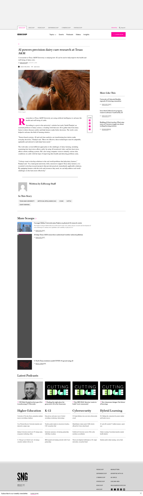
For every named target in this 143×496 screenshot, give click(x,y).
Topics (51, 34)
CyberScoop (66, 27)
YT (123, 489)
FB (111, 489)
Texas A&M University (27, 201)
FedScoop (41, 27)
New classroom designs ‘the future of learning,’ (112, 403)
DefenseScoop (53, 27)
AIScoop (31, 27)
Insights (86, 34)
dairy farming (25, 204)
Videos (78, 34)
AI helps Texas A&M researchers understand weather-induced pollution (58, 235)
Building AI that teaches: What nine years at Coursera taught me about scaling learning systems (112, 124)
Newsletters (115, 469)
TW (115, 489)
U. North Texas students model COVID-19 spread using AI (53, 361)
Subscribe (119, 34)
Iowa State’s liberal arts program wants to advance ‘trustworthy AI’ (111, 112)
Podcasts (69, 34)
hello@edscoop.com (118, 485)
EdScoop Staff (24, 62)
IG (120, 489)
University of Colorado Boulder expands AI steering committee (110, 100)
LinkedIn (118, 489)
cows (61, 201)
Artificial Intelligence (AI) (47, 201)
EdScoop (22, 28)
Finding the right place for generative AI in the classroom (55, 403)
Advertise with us (117, 473)
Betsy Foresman (41, 363)
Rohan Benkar (106, 129)
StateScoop (78, 27)
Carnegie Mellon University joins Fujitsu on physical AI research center (58, 223)
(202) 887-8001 (115, 481)
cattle (69, 201)
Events (61, 34)
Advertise (114, 27)
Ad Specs (114, 477)
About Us (21, 485)
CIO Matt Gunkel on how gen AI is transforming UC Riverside (29, 403)
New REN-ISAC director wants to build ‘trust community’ (84, 403)
